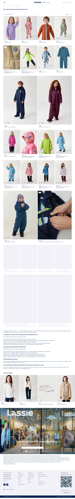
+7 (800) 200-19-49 (7, 474)
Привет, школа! (20, 476)
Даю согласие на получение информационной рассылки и (37, 451)
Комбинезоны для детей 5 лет (50, 457)
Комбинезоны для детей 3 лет (10, 457)
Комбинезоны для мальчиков (55, 461)
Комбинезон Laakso (8, 42)
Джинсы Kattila (23, 404)
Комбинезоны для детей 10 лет (36, 459)
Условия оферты (58, 496)
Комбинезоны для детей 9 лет (23, 459)
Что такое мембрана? (31, 476)
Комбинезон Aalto (25, 42)
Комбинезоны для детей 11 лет (50, 459)
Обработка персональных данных (67, 496)
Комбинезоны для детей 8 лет (10, 459)
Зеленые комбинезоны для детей (10, 461)
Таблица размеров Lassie (31, 474)
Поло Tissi (3, 404)
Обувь (19, 479)
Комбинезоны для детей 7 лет (63, 457)
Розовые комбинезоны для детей (25, 461)
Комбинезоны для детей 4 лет (23, 457)
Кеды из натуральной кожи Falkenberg (46, 404)
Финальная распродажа (21, 484)
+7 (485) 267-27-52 (7, 476)
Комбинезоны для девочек (9, 463)
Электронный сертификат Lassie (43, 476)
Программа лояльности (41, 474)
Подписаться (66, 492)
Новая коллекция (20, 474)
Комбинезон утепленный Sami (10, 156)
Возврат (29, 479)
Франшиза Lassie (40, 484)
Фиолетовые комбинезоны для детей (40, 461)
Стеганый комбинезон (60, 42)
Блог (39, 479)
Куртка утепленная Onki (61, 404)
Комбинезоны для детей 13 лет (36, 457)
